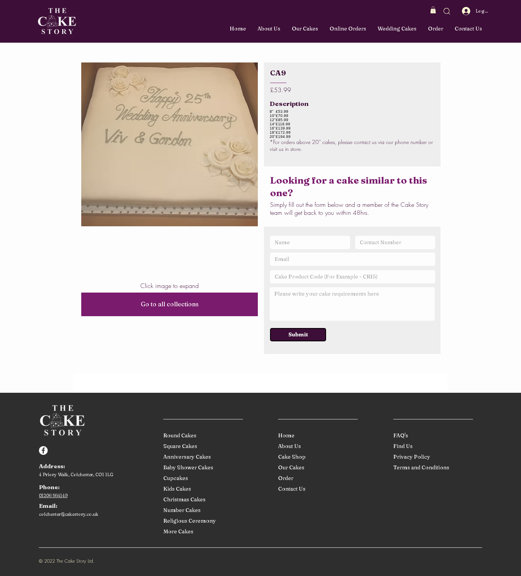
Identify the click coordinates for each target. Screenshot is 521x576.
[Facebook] (43, 450)
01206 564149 (53, 495)
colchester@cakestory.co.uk (68, 514)
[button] (433, 9)
